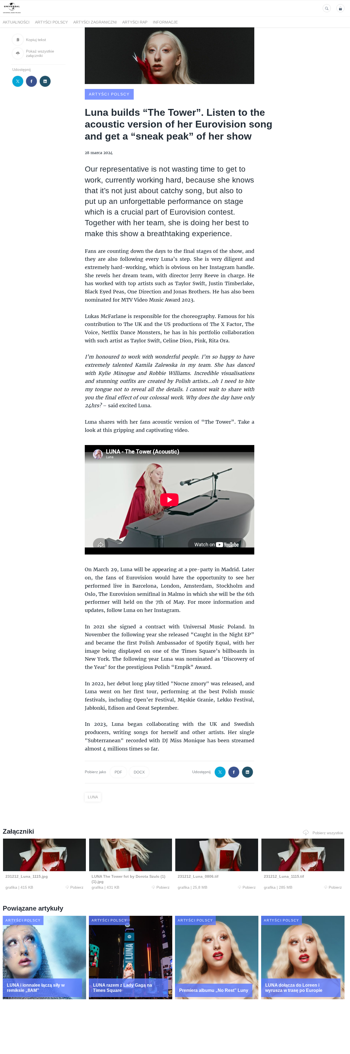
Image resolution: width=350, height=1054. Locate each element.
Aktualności (16, 22)
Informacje (165, 22)
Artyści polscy (51, 22)
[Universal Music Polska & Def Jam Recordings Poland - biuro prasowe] (12, 13)
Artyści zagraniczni (95, 22)
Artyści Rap (134, 22)
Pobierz (76, 887)
